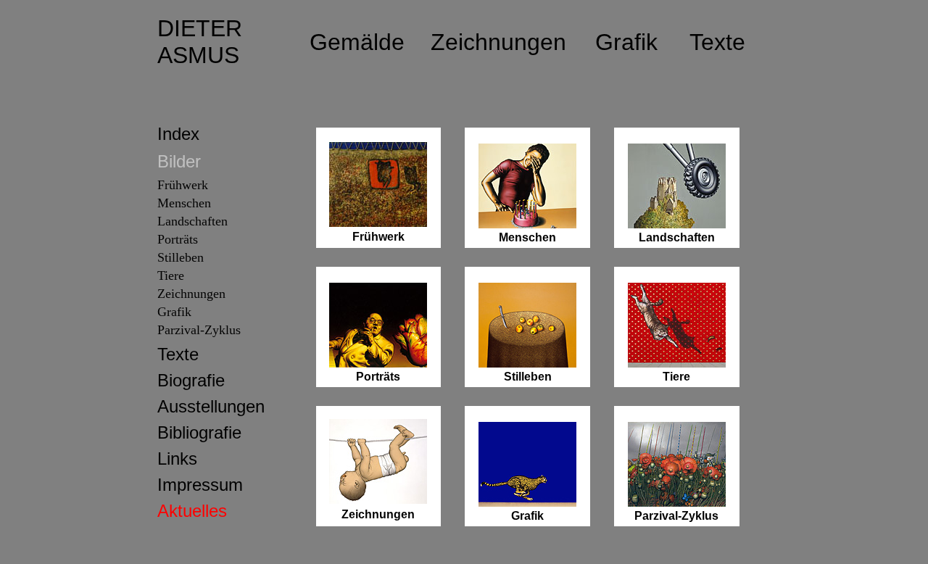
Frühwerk (182, 185)
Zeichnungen (191, 293)
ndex (180, 134)
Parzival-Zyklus (199, 330)
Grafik (174, 311)
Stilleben (180, 257)
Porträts (177, 239)
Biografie (191, 380)
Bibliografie (199, 432)
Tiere (676, 376)
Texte (178, 354)
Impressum (200, 484)
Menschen (184, 203)
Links (177, 458)
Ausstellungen (211, 406)
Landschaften (192, 221)
